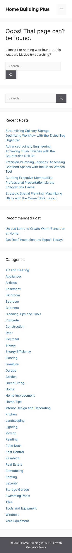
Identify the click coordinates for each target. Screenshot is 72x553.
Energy (11, 345)
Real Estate (14, 464)
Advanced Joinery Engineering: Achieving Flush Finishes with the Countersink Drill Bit (30, 151)
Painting (12, 439)
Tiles (9, 502)
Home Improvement (20, 395)
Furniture (12, 364)
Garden (11, 377)
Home (10, 389)
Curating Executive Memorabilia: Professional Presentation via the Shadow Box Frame (30, 182)
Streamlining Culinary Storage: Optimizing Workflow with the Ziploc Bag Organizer (35, 135)
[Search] (11, 74)
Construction (15, 326)
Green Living (15, 383)
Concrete (12, 320)
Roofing (11, 477)
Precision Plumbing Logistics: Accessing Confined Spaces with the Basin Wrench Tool (35, 166)
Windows (12, 514)
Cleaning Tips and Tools (23, 314)
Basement (13, 289)
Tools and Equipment (21, 508)
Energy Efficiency (18, 351)
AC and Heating (17, 270)
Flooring (11, 358)
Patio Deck (13, 446)
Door (9, 333)
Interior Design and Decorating (28, 408)
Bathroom (13, 295)
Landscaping (15, 420)
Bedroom (12, 301)
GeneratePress (36, 547)
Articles (11, 283)
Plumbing (12, 458)
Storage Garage (17, 489)
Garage (11, 370)
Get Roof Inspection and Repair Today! (34, 240)
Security (12, 483)
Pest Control (15, 452)
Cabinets (12, 308)
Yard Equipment (17, 521)
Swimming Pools (18, 496)
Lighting (11, 427)
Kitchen (11, 414)
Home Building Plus (28, 9)
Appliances (14, 276)
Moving (11, 433)
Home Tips (14, 402)
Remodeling (14, 471)
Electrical (12, 339)
